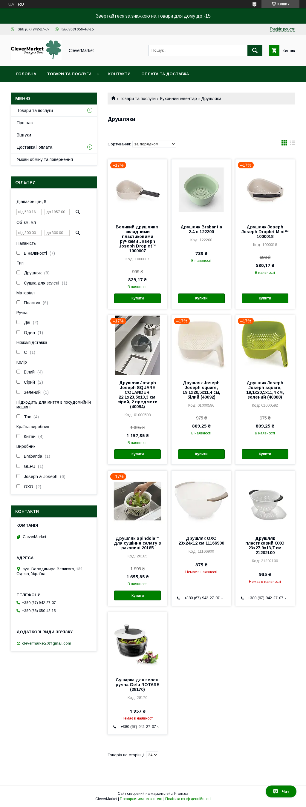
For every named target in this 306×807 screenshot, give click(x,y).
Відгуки (24, 135)
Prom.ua (181, 793)
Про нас (25, 122)
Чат (285, 791)
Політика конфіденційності (188, 799)
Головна (26, 74)
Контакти (119, 74)
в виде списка (292, 144)
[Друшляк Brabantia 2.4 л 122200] (201, 189)
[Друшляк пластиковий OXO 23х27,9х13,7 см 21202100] (265, 501)
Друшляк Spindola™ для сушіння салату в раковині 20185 (137, 543)
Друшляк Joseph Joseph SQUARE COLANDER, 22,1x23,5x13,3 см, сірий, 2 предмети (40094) (137, 394)
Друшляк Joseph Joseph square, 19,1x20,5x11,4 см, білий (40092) (201, 389)
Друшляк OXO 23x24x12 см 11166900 (201, 540)
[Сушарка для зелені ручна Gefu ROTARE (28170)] (137, 642)
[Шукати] (254, 50)
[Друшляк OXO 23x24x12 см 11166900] (201, 501)
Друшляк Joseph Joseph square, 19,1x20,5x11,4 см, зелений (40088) (265, 389)
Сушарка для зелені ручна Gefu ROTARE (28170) (138, 684)
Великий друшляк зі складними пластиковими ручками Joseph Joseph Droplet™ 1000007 (138, 239)
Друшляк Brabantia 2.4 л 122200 (201, 229)
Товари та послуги (69, 74)
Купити (137, 298)
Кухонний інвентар (178, 98)
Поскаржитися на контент (141, 799)
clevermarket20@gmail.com (46, 643)
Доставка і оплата (34, 147)
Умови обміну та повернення (45, 159)
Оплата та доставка (165, 74)
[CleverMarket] (36, 58)
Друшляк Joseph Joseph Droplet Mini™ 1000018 (265, 232)
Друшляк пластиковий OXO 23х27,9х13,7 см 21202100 (264, 545)
